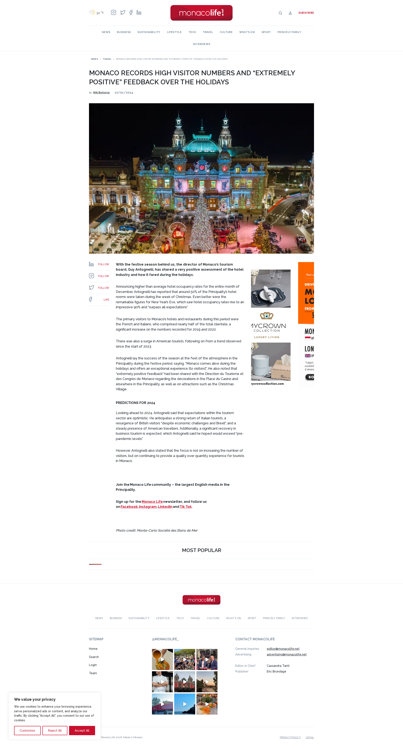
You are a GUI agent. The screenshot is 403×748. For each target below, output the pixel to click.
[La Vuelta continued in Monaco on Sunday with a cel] (184, 659)
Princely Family (289, 32)
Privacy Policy (290, 737)
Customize (27, 730)
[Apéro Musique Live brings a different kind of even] (162, 704)
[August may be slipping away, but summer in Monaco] (162, 659)
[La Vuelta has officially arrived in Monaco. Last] (184, 681)
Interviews (201, 44)
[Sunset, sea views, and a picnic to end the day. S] (206, 681)
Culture (226, 32)
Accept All (82, 730)
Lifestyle (174, 32)
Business (124, 32)
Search (94, 657)
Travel (208, 32)
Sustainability (148, 32)
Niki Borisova (101, 92)
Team (93, 673)
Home (93, 648)
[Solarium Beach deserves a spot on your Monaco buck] (184, 704)
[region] (54, 716)
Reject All (55, 730)
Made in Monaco (132, 737)
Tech (192, 32)
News (106, 32)
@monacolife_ (165, 639)
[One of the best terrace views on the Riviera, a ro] (206, 704)
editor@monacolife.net (283, 648)
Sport (266, 32)
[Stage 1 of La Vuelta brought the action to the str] (206, 659)
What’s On (247, 32)
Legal (310, 737)
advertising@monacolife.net (287, 654)
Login (93, 665)
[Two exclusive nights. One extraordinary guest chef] (162, 681)
